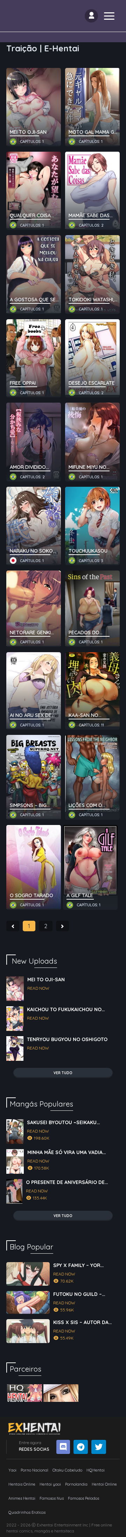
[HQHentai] (24, 1393)
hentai (12, 1530)
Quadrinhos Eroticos (27, 1512)
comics (26, 1530)
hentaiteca (64, 1530)
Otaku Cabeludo (67, 1470)
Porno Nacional (34, 1470)
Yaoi (12, 1470)
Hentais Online (21, 1484)
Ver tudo (63, 1073)
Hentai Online (104, 1484)
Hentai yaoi (50, 1484)
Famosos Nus (52, 1498)
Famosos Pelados (83, 1498)
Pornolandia (76, 1484)
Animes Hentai (21, 1498)
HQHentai (95, 1470)
